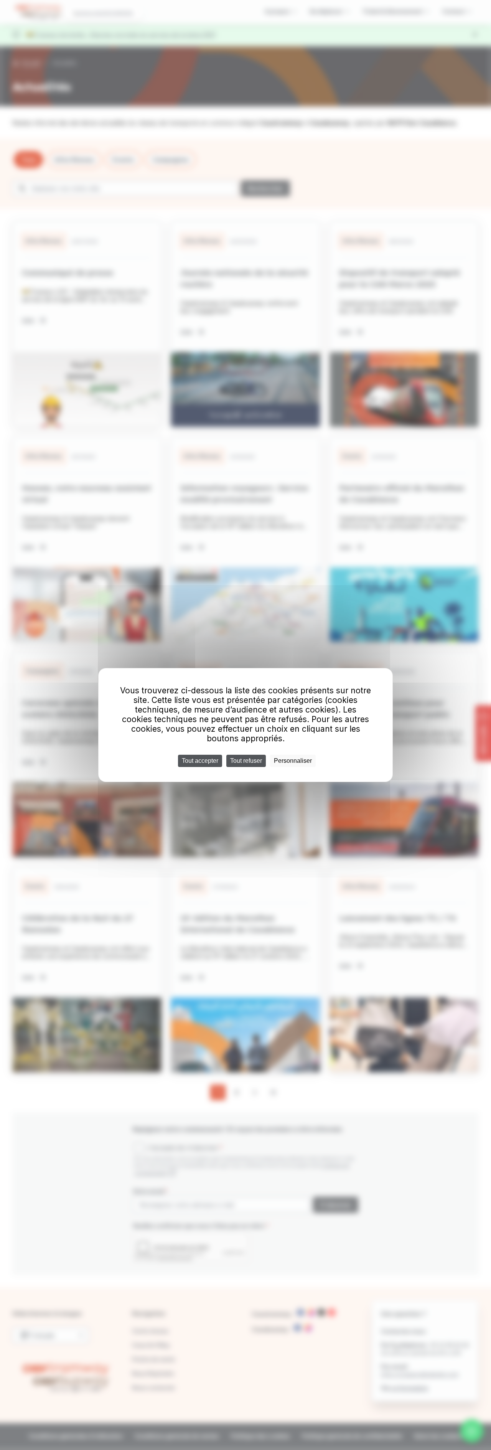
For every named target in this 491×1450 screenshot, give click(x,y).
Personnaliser (293, 760)
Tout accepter (200, 760)
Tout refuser (246, 760)
